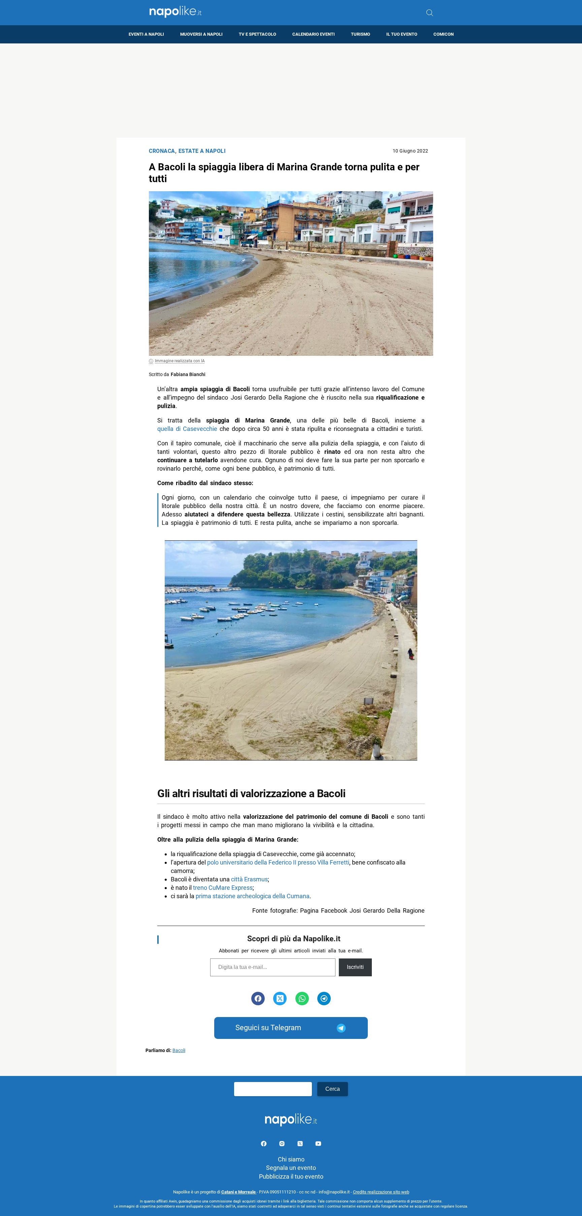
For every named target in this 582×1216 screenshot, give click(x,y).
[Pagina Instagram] (282, 1144)
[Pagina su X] (301, 1144)
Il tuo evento (401, 34)
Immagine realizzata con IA (180, 361)
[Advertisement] (291, 90)
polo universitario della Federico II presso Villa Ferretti (278, 862)
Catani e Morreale (239, 1191)
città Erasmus (249, 879)
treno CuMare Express (223, 887)
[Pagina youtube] (318, 1144)
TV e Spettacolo (257, 34)
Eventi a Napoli (146, 34)
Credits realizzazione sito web (381, 1191)
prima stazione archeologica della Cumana (253, 896)
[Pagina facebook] (264, 1144)
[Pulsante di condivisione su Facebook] (258, 998)
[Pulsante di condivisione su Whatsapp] (302, 998)
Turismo (360, 34)
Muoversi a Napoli (201, 34)
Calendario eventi (313, 34)
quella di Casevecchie (187, 428)
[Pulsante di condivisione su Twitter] (280, 998)
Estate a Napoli (202, 151)
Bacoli (178, 1050)
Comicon (443, 34)
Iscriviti (355, 967)
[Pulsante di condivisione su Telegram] (324, 998)
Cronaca (162, 151)
